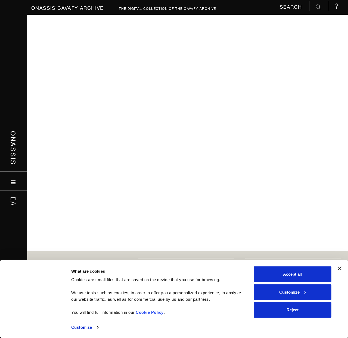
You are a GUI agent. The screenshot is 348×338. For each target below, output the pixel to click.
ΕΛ (13, 201)
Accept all (292, 274)
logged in (76, 74)
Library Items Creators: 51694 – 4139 (266, 58)
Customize (81, 327)
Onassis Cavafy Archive (67, 7)
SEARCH (292, 6)
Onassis (13, 148)
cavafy (118, 45)
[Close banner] (339, 268)
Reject (293, 310)
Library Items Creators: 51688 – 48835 (87, 58)
